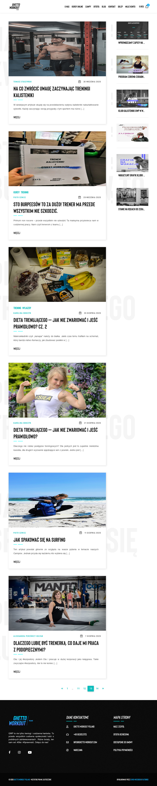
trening (25, 192)
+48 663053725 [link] (80, 734)
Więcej (16, 117)
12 (84, 688)
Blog (104, 6)
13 (91, 688)
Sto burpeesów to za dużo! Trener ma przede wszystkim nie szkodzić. (54, 207)
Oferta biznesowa (121, 734)
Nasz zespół (118, 726)
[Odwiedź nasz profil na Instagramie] (19, 752)
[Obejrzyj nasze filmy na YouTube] (30, 752)
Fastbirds (145, 779)
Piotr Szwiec (19, 197)
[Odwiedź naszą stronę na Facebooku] (10, 752)
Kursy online (77, 6)
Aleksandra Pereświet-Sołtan (28, 636)
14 (97, 688)
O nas (67, 6)
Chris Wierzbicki (136, 779)
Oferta (96, 6)
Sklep (120, 6)
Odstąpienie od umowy (122, 742)
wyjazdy (26, 308)
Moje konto (130, 6)
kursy (16, 192)
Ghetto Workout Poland (22, 779)
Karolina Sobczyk (22, 313)
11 (78, 688)
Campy (88, 6)
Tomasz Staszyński (22, 81)
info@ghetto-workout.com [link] (85, 742)
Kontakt (111, 6)
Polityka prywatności (123, 750)
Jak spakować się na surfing (39, 539)
